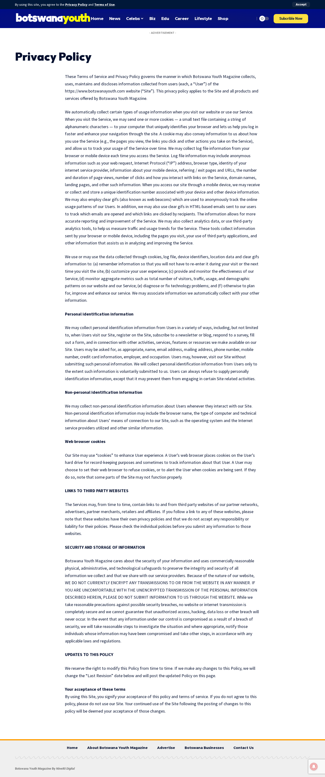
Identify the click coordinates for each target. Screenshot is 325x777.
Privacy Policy (76, 4)
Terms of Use (104, 4)
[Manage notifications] (314, 766)
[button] (291, 18)
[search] (250, 18)
